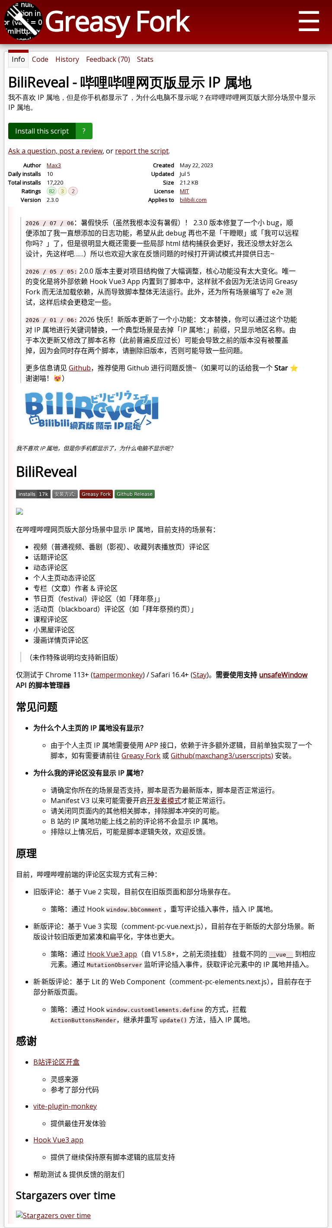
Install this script (42, 131)
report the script (142, 151)
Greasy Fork (116, 20)
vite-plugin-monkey (65, 1106)
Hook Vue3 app (112, 954)
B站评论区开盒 (56, 1062)
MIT (184, 191)
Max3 (54, 165)
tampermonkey (118, 674)
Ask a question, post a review (55, 151)
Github (80, 368)
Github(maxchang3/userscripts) (222, 755)
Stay (200, 674)
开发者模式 (164, 800)
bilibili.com (193, 200)
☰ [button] (309, 20)
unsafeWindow (283, 674)
